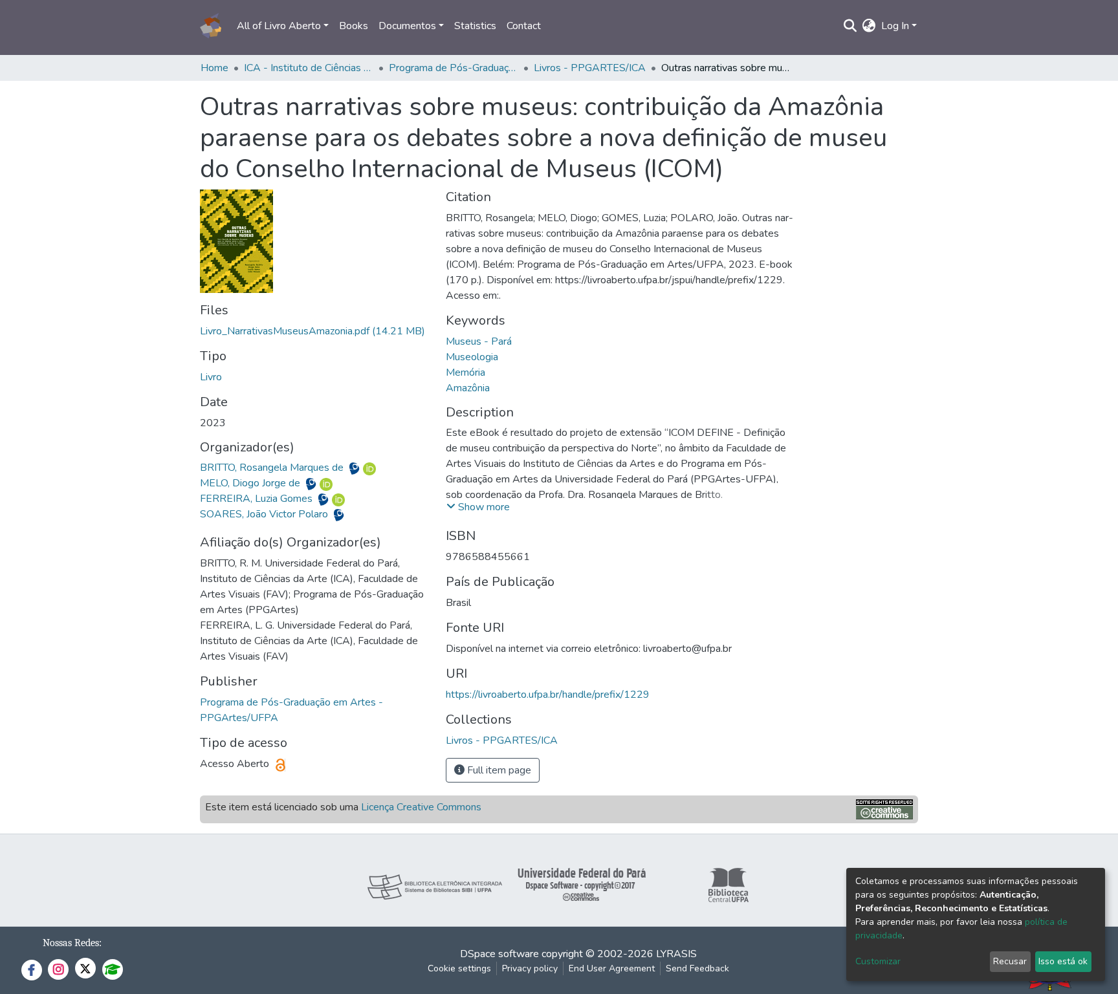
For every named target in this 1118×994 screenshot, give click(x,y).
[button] (869, 26)
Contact (524, 26)
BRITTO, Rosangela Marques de (273, 467)
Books (353, 26)
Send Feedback (697, 968)
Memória (465, 372)
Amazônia (468, 388)
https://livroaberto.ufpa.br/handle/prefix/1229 (548, 694)
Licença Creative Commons (421, 807)
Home (214, 68)
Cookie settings (459, 968)
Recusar (1010, 961)
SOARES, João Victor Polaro (265, 514)
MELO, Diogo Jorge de (251, 483)
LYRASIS (676, 954)
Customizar (878, 961)
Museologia (472, 357)
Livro (211, 377)
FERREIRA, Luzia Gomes (257, 499)
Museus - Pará (479, 341)
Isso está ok (1063, 961)
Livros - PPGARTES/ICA (590, 68)
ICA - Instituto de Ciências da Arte (308, 68)
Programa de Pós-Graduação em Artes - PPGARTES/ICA (453, 68)
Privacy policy (530, 968)
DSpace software (499, 954)
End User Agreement (612, 968)
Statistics (475, 26)
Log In (895, 26)
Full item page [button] (498, 770)
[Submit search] (850, 26)
